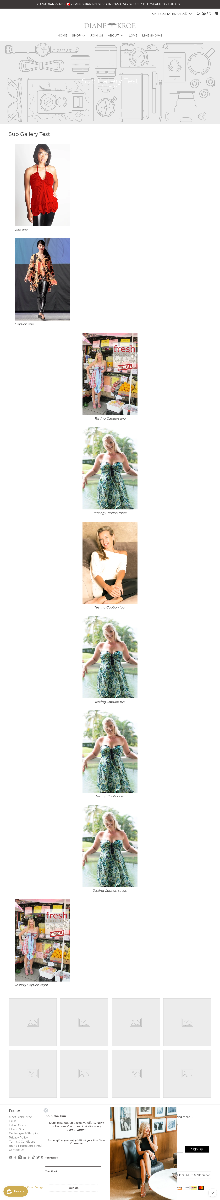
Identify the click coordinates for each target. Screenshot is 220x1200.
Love (133, 35)
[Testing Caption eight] (42, 980)
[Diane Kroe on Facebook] (15, 1158)
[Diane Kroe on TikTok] (33, 1158)
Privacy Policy (18, 1137)
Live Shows (152, 35)
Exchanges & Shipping (24, 1133)
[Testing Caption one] (42, 319)
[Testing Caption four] (110, 603)
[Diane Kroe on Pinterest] (29, 1158)
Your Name (51, 1157)
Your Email (51, 1171)
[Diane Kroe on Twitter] (38, 1158)
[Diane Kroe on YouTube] (43, 1158)
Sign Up (197, 1149)
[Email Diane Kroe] (11, 1158)
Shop (76, 35)
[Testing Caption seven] (110, 886)
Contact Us (16, 1150)
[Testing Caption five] (110, 697)
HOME (62, 35)
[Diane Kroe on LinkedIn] (24, 1158)
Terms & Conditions (22, 1141)
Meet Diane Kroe (20, 1117)
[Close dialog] (45, 1110)
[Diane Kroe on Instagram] (20, 1158)
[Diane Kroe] (110, 25)
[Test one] (42, 225)
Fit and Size (17, 1129)
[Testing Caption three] (110, 508)
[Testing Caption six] (110, 792)
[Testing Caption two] (110, 414)
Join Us (96, 35)
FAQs (12, 1121)
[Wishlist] (209, 14)
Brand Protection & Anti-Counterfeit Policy (38, 1145)
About (113, 35)
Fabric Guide (17, 1125)
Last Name (169, 1125)
